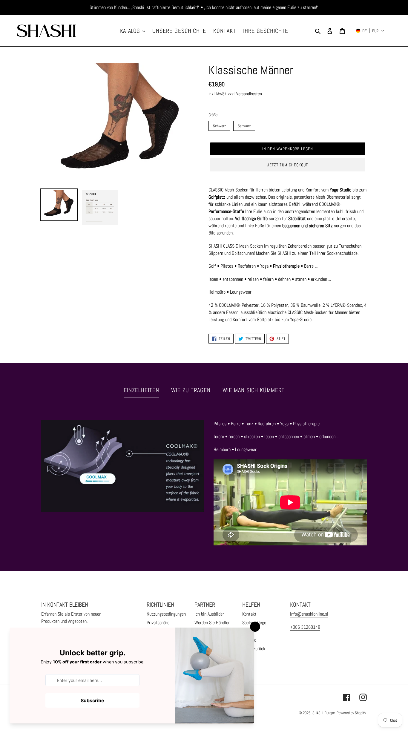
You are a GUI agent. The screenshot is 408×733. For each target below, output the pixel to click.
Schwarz (219, 124)
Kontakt (249, 614)
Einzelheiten (141, 390)
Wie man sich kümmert (254, 390)
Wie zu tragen (191, 390)
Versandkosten (249, 93)
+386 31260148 (305, 627)
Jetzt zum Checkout (287, 165)
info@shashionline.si (309, 614)
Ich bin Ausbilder (209, 614)
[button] (370, 31)
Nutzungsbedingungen (166, 614)
